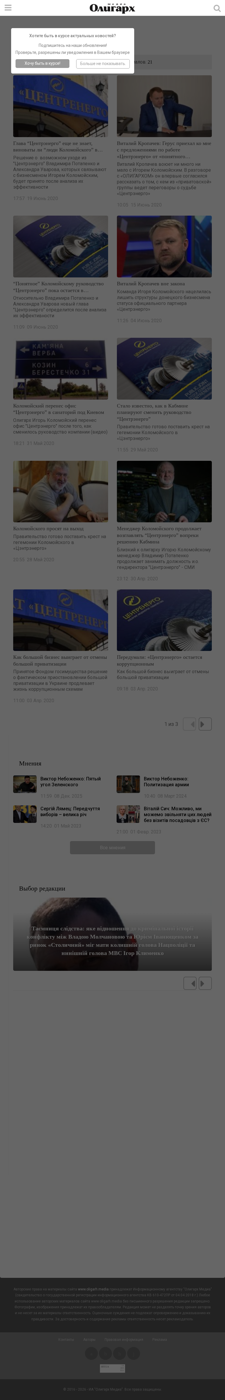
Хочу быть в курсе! (42, 63)
